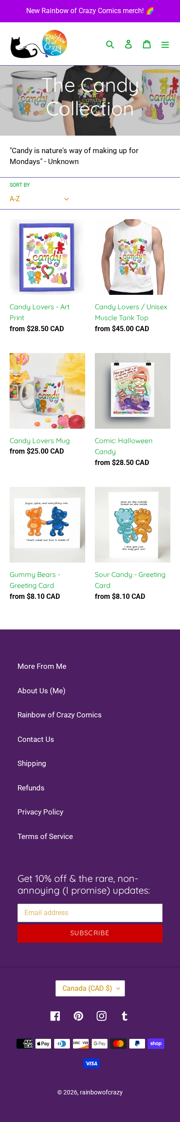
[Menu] (165, 44)
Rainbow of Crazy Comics (59, 714)
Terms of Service (45, 836)
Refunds (31, 787)
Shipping (31, 763)
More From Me (41, 666)
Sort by (20, 185)
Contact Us (35, 739)
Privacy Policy (40, 811)
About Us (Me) (41, 690)
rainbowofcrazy (101, 1092)
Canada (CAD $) (87, 988)
